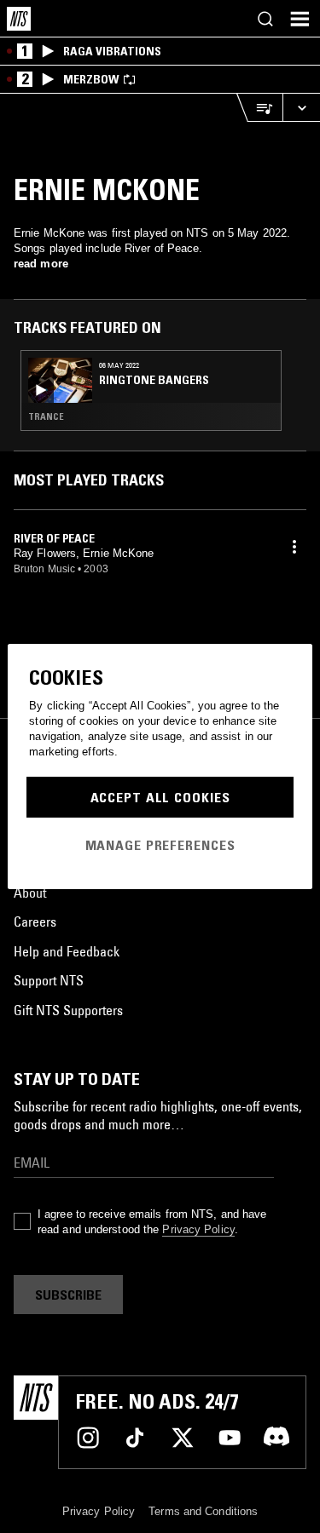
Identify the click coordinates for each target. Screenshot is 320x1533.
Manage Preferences (160, 844)
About (30, 892)
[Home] (19, 19)
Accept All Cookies (160, 797)
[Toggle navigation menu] (299, 18)
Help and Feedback (66, 951)
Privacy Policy (198, 1229)
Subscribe (68, 1294)
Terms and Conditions (203, 1511)
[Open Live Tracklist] (259, 108)
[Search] (265, 19)
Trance (46, 416)
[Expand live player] (301, 108)
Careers (35, 921)
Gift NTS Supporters (68, 1010)
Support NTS (49, 980)
